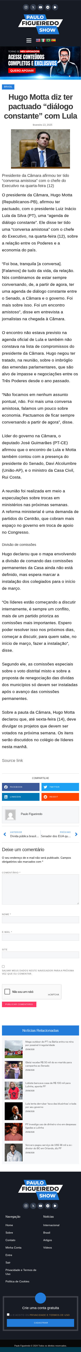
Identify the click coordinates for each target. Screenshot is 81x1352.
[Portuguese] (48, 40)
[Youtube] (40, 7)
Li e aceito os (40, 1315)
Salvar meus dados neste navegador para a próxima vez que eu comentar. (38, 972)
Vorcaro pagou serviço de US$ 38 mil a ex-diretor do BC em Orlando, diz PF (48, 1146)
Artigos (47, 1240)
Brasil (8, 86)
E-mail (7, 932)
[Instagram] (26, 7)
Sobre (9, 1232)
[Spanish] (53, 40)
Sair (8, 1262)
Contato (10, 1240)
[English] (38, 40)
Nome (6, 914)
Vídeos (47, 1247)
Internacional (51, 1225)
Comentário (11, 872)
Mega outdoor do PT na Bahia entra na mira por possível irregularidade (49, 1043)
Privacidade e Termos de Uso (21, 1271)
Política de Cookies (17, 1281)
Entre (9, 1255)
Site (4, 949)
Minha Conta (13, 1247)
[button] (29, 40)
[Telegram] (48, 7)
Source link (12, 760)
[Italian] (43, 40)
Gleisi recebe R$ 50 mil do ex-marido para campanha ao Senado (48, 1064)
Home (9, 1225)
